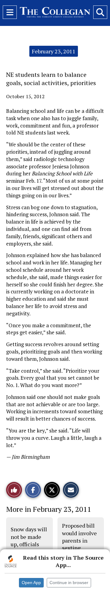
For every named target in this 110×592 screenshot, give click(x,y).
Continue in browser (69, 582)
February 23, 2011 (53, 51)
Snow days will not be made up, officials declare (29, 540)
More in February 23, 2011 (48, 509)
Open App (31, 582)
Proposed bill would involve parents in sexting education (79, 540)
